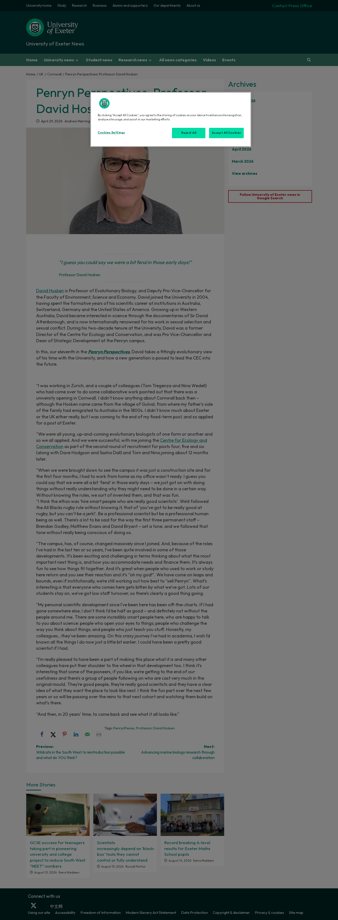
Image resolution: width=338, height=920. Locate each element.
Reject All (188, 133)
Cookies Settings (111, 132)
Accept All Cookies (226, 133)
